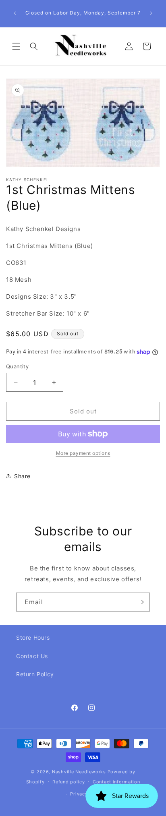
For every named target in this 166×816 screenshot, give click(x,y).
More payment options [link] (83, 453)
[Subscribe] (140, 602)
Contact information (116, 782)
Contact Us (32, 656)
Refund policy (68, 782)
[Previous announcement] (15, 13)
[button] (16, 46)
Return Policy (35, 674)
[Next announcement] (151, 13)
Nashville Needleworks (79, 772)
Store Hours (33, 637)
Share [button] (22, 476)
